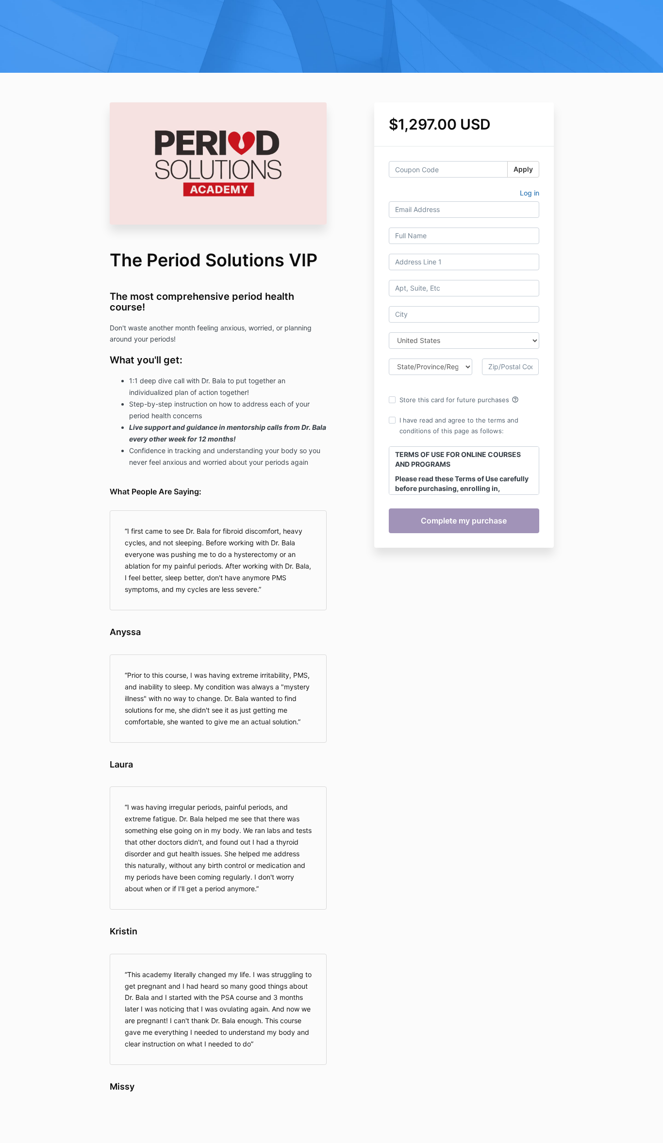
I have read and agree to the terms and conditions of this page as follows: (458, 425)
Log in (529, 193)
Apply (523, 169)
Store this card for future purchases (459, 400)
